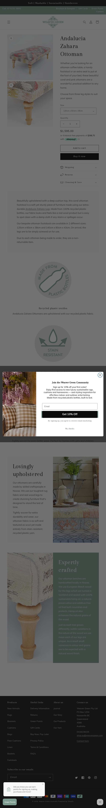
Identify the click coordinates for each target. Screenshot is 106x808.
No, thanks (69, 428)
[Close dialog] (100, 375)
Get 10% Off (69, 414)
